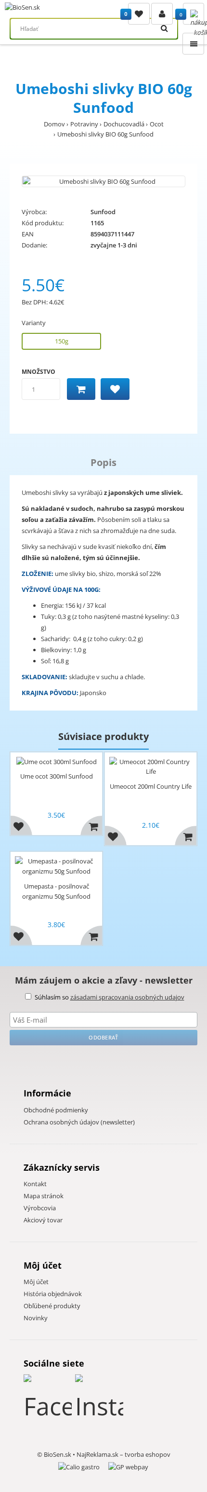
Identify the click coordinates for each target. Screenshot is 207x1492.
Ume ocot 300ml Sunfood (56, 776)
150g (61, 341)
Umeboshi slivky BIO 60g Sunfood (105, 134)
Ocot (157, 124)
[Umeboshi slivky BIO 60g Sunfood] (103, 182)
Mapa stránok (44, 1195)
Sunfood (103, 211)
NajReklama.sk (97, 1454)
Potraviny (84, 124)
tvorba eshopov (147, 1454)
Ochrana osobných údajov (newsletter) (79, 1122)
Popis (103, 462)
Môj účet (36, 1281)
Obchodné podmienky (56, 1110)
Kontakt (35, 1183)
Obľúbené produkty (52, 1305)
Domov (54, 124)
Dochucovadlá (124, 124)
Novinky (36, 1318)
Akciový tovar (43, 1220)
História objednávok (53, 1293)
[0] (139, 14)
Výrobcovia (40, 1208)
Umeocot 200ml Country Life (151, 786)
